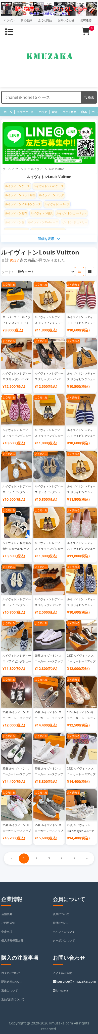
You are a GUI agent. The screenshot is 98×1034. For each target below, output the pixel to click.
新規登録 (26, 20)
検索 (90, 97)
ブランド (20, 169)
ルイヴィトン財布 (16, 213)
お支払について (11, 973)
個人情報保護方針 (12, 940)
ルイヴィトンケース (17, 186)
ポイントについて (64, 931)
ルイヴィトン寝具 (42, 213)
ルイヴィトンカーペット (71, 213)
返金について (9, 990)
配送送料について (12, 981)
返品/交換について (12, 999)
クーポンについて (64, 940)
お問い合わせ (66, 20)
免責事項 (6, 931)
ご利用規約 (8, 923)
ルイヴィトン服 (14, 222)
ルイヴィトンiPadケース (48, 186)
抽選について (61, 923)
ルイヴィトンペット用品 (20, 195)
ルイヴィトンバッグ (51, 195)
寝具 (84, 112)
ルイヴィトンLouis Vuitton (47, 169)
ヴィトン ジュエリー (74, 222)
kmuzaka (62, 990)
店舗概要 (6, 914)
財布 (55, 112)
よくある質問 (63, 973)
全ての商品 (45, 20)
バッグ (43, 112)
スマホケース (25, 112)
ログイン (9, 20)
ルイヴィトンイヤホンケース (23, 204)
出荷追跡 (85, 20)
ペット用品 (69, 112)
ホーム (8, 112)
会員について (61, 914)
